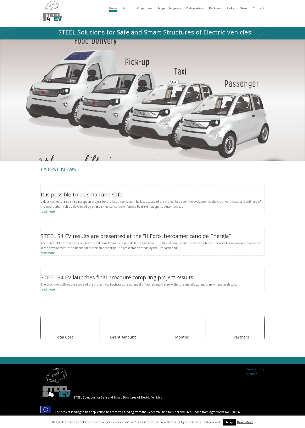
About (127, 8)
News (243, 8)
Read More (245, 422)
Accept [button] (230, 422)
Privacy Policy (255, 369)
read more (48, 211)
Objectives (144, 8)
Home (113, 8)
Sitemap (251, 374)
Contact (259, 8)
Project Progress (169, 8)
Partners (215, 8)
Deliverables (195, 8)
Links (230, 8)
